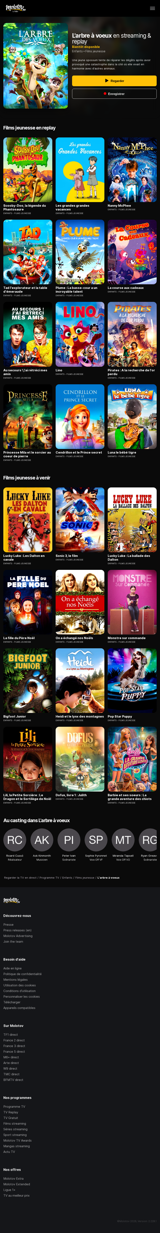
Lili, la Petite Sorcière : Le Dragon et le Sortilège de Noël (27, 797)
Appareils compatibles (19, 1008)
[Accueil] (15, 8)
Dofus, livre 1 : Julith (71, 795)
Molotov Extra (13, 1178)
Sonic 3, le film (67, 556)
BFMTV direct (13, 1080)
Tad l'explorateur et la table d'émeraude (25, 290)
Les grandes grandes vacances (72, 207)
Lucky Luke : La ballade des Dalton (129, 557)
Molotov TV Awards (17, 1140)
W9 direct (10, 1068)
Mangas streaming (16, 1146)
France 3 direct (14, 1046)
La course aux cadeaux (126, 288)
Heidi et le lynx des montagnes (80, 716)
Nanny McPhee (119, 206)
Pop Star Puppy (120, 716)
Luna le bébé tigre (122, 452)
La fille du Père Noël (19, 638)
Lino (59, 370)
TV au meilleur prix (16, 1195)
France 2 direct (14, 1040)
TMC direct (11, 1074)
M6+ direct (11, 1057)
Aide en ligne (12, 968)
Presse (8, 925)
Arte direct (11, 1063)
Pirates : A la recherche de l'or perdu (131, 372)
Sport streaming (15, 1135)
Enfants (77, 51)
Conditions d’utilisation (19, 991)
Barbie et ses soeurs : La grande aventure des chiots (130, 797)
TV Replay (10, 1112)
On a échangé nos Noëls (74, 638)
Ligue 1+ (9, 1190)
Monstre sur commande (127, 638)
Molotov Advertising (17, 936)
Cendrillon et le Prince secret (79, 452)
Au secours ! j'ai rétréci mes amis (25, 372)
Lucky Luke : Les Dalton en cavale (24, 557)
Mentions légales (15, 980)
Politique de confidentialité (22, 974)
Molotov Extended (16, 1184)
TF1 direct (10, 1035)
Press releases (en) (17, 930)
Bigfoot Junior (14, 716)
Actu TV (9, 1152)
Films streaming (14, 1123)
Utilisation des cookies (19, 985)
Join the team (13, 941)
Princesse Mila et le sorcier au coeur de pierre (27, 454)
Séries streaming (15, 1129)
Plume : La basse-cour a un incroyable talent (76, 290)
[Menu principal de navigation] (152, 8)
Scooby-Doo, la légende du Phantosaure (24, 207)
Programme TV (14, 1107)
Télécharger (11, 1002)
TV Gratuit (10, 1118)
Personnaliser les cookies (21, 996)
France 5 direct (14, 1052)
